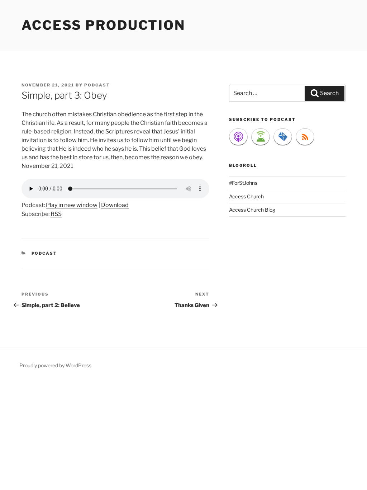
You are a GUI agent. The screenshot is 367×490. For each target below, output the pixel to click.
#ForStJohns (243, 183)
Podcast (44, 253)
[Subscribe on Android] (260, 137)
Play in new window (71, 205)
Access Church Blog (252, 210)
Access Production (103, 25)
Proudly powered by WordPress (55, 365)
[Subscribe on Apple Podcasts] (238, 137)
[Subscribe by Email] (282, 137)
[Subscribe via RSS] (305, 137)
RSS (56, 214)
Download (115, 205)
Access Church (246, 196)
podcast (97, 85)
